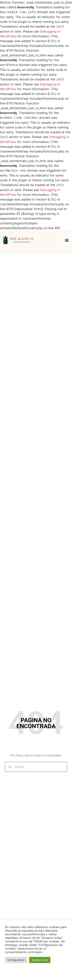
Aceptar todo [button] (40, 959)
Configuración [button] (16, 959)
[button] (66, 240)
